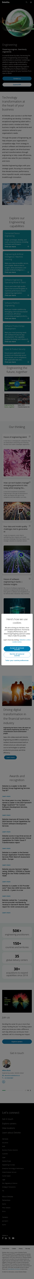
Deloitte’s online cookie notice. (21, 641)
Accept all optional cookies (17, 649)
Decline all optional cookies (17, 655)
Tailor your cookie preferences (17, 660)
